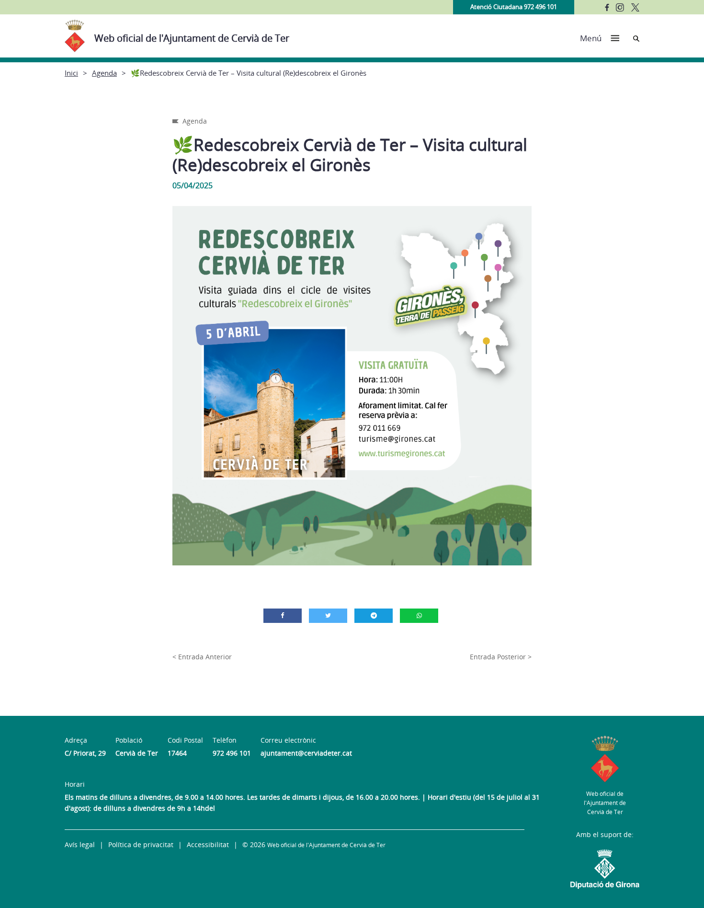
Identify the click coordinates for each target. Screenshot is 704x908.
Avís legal (80, 844)
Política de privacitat (140, 844)
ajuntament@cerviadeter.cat (306, 753)
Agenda (104, 73)
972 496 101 (232, 753)
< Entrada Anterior (202, 656)
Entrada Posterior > (501, 656)
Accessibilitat (208, 844)
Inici (71, 73)
